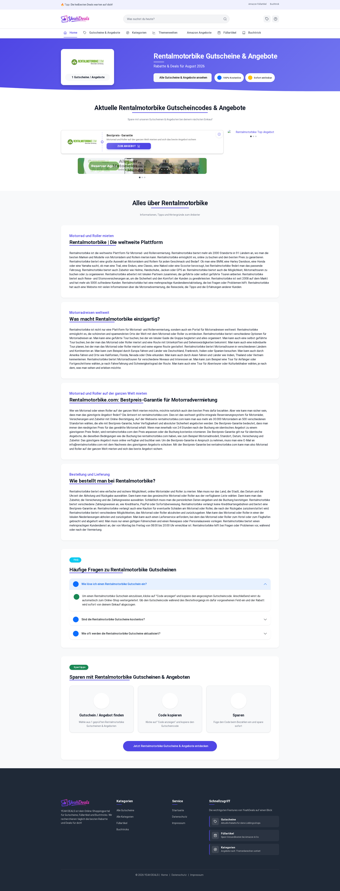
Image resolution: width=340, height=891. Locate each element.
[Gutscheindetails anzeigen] (219, 134)
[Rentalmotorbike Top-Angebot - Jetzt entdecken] (253, 132)
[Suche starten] (225, 18)
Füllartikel (122, 823)
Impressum (178, 823)
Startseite (178, 810)
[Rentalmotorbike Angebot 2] (142, 177)
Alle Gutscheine (125, 810)
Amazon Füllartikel (257, 4)
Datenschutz (179, 816)
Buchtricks (123, 829)
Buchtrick (274, 4)
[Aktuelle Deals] (267, 18)
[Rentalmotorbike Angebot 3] (144, 177)
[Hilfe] (275, 18)
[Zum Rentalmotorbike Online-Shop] (87, 62)
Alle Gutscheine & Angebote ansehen (183, 77)
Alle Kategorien (125, 816)
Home (164, 874)
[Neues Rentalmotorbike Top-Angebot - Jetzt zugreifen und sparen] (142, 166)
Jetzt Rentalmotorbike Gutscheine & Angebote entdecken (170, 746)
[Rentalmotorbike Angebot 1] (139, 177)
